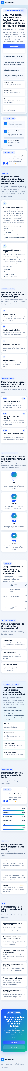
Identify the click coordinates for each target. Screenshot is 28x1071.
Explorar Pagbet (14, 46)
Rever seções (14, 1047)
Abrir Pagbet (14, 1042)
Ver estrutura (14, 51)
